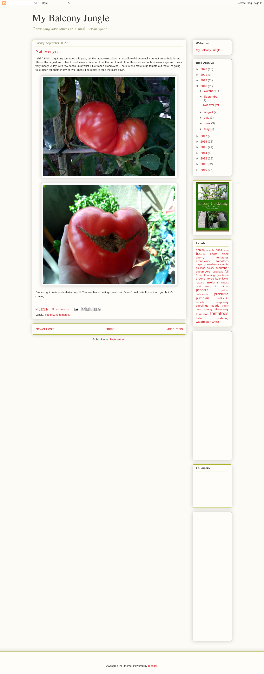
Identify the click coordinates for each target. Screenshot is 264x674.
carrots (224, 264)
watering (223, 318)
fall (227, 271)
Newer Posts (44, 329)
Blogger (152, 665)
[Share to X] (91, 309)
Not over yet (46, 51)
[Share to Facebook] (95, 309)
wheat (215, 321)
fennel (199, 275)
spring (208, 309)
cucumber (222, 267)
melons (212, 282)
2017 (204, 136)
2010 (204, 169)
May (207, 129)
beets (213, 253)
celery (210, 268)
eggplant (218, 271)
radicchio (223, 298)
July (207, 117)
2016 (204, 141)
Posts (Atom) (117, 339)
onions (224, 286)
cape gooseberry (207, 264)
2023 (204, 69)
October (209, 90)
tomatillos (202, 314)
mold (198, 286)
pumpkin (202, 298)
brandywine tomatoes (57, 314)
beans (200, 254)
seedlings (202, 305)
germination (223, 275)
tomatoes (219, 313)
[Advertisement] (212, 394)
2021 (204, 74)
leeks (225, 278)
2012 (204, 158)
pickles (225, 290)
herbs (210, 278)
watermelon (203, 321)
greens (200, 278)
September (211, 96)
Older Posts (174, 329)
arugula (210, 250)
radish (200, 302)
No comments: (61, 309)
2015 (204, 147)
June (207, 123)
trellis (199, 318)
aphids (200, 249)
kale (218, 278)
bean (226, 250)
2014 (204, 153)
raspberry (222, 302)
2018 (204, 86)
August (209, 112)
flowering (209, 275)
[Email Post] (76, 309)
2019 (204, 80)
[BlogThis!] (87, 309)
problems (221, 294)
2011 (203, 164)
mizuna (225, 282)
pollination (202, 294)
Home (110, 329)
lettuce (200, 282)
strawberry (222, 309)
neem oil (210, 286)
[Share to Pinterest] (99, 309)
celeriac (200, 268)
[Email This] (83, 309)
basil (219, 249)
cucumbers (203, 271)
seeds (215, 305)
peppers (202, 290)
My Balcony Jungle (70, 17)
